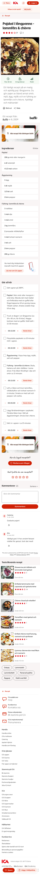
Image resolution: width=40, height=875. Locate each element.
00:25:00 (11, 430)
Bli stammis (5, 773)
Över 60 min (8, 82)
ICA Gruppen (6, 798)
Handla (5, 729)
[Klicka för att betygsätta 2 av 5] (16, 477)
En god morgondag (8, 831)
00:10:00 (11, 348)
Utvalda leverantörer (9, 813)
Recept (7, 16)
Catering (5, 739)
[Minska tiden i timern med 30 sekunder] (5, 331)
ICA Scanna (6, 758)
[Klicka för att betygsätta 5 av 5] (27, 477)
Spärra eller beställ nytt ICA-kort (13, 847)
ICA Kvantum (6, 807)
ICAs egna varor (7, 795)
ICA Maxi (5, 810)
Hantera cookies (7, 852)
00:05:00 (11, 403)
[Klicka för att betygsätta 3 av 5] (20, 477)
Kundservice (7, 837)
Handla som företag (9, 745)
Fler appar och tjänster (9, 764)
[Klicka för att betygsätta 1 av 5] (13, 477)
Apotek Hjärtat (7, 742)
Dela (18, 108)
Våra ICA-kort (6, 785)
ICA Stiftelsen (6, 828)
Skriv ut (9, 108)
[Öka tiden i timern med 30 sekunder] (18, 331)
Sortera (33, 486)
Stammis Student (7, 776)
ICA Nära (5, 801)
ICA (3, 791)
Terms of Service (21, 554)
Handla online (6, 733)
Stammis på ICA (8, 769)
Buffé (5, 119)
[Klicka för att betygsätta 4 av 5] (23, 477)
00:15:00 (11, 331)
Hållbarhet (6, 825)
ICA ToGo (5, 761)
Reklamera (5, 840)
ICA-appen (5, 755)
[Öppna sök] (23, 3)
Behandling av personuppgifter (12, 850)
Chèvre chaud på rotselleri (25, 601)
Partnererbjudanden (9, 782)
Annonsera (5, 816)
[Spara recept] (12, 567)
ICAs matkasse (7, 736)
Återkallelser (6, 844)
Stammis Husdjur (7, 779)
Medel (32, 82)
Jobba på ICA (6, 819)
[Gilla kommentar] (9, 525)
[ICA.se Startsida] (15, 3)
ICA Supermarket (7, 804)
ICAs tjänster (7, 751)
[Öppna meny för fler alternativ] (12, 571)
